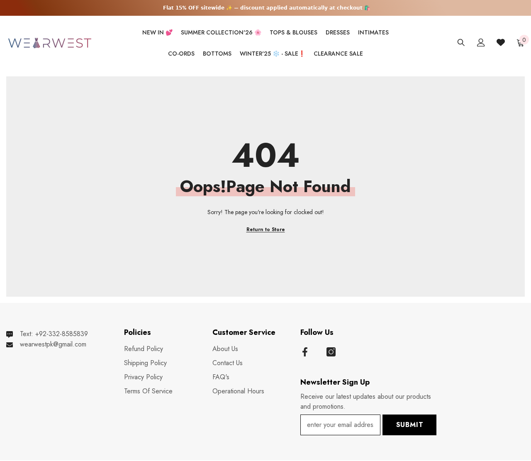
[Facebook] (305, 352)
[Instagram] (331, 352)
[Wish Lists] (501, 42)
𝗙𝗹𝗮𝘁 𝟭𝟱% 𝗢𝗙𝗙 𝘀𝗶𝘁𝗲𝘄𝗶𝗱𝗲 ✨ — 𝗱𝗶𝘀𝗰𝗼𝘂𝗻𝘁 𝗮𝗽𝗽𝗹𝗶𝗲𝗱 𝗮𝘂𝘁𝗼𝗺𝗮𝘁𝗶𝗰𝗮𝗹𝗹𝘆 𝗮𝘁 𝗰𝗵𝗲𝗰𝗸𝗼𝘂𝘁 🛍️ (266, 8)
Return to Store (265, 229)
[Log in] (481, 42)
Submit (410, 424)
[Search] (461, 42)
